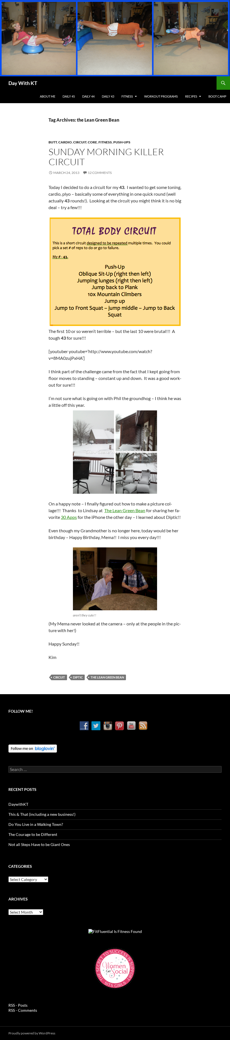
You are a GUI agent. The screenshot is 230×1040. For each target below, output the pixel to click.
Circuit (79, 142)
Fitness (127, 96)
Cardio (65, 142)
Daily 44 (88, 96)
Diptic (78, 677)
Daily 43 (108, 96)
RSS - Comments (22, 1010)
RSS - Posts (17, 1005)
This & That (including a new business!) (41, 814)
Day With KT (22, 83)
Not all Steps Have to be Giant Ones (39, 844)
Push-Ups (121, 142)
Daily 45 (69, 96)
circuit (59, 677)
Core (92, 142)
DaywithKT (18, 804)
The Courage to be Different (32, 834)
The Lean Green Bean (124, 510)
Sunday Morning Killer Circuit (106, 156)
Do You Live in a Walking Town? (35, 824)
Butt (53, 142)
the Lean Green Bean (107, 677)
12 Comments (100, 173)
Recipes (191, 96)
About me (47, 96)
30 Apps (69, 517)
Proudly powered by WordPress (31, 1033)
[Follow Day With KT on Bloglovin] (32, 748)
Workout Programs (161, 96)
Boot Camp (217, 96)
